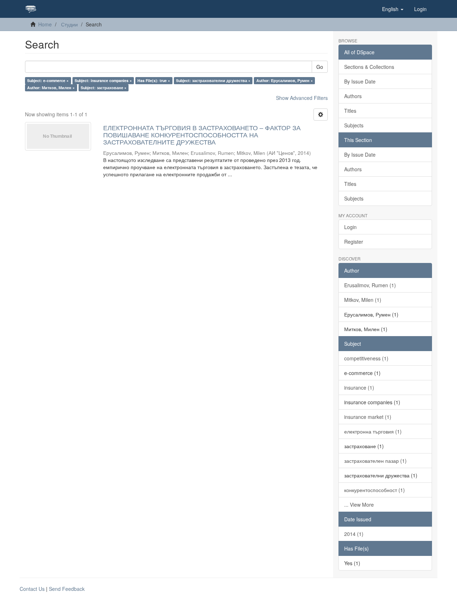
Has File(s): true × (153, 80)
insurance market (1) (367, 416)
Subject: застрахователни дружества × (213, 80)
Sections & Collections (369, 66)
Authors (353, 96)
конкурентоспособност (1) (374, 489)
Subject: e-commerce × (48, 80)
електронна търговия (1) (373, 431)
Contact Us (32, 588)
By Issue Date (360, 81)
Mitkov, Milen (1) (362, 299)
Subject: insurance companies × (103, 80)
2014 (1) (353, 533)
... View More (359, 504)
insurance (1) (359, 387)
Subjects (353, 125)
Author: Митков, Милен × (51, 87)
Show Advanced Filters (302, 97)
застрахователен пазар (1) (375, 460)
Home (45, 24)
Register (353, 241)
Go (319, 66)
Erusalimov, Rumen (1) (370, 285)
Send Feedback (67, 588)
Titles (350, 110)
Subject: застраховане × (103, 87)
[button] (393, 9)
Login (350, 226)
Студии (69, 24)
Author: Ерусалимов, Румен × (284, 80)
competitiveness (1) (366, 358)
